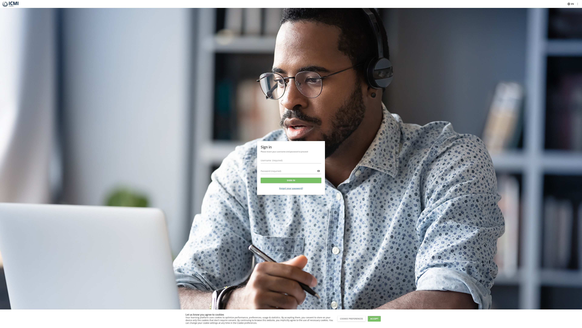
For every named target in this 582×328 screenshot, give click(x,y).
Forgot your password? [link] (291, 188)
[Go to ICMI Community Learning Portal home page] (10, 4)
